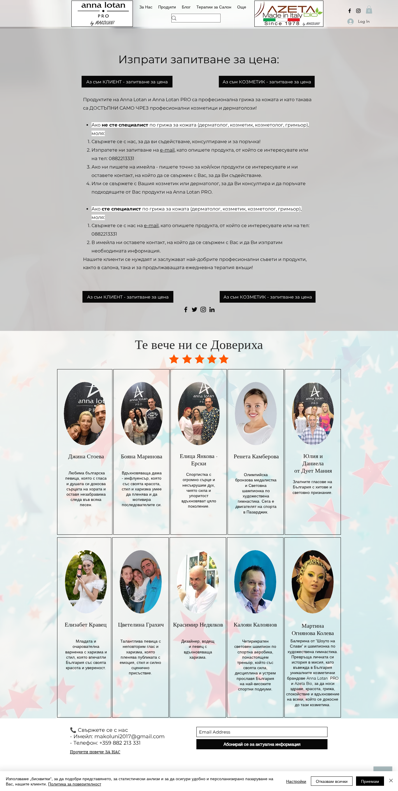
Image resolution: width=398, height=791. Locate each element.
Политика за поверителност (74, 784)
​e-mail (151, 225)
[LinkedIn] (212, 309)
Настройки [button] (296, 781)
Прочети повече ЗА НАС (95, 752)
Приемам (370, 781)
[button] (369, 9)
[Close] (391, 781)
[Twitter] (194, 309)
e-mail (167, 150)
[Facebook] (350, 11)
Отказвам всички (332, 781)
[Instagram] (358, 11)
